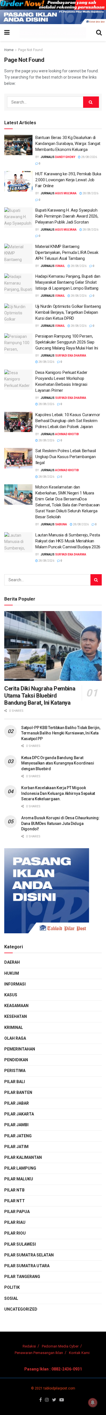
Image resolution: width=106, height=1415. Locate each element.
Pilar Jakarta (19, 1114)
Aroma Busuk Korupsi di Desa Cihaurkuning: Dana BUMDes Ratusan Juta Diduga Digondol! (60, 823)
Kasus (10, 995)
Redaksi (29, 1346)
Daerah (12, 962)
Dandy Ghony (65, 157)
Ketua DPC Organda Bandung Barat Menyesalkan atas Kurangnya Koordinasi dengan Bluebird (57, 763)
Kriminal (13, 1027)
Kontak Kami (79, 1353)
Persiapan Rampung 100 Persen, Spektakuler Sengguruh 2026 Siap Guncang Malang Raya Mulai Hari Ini (66, 342)
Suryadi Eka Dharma (70, 355)
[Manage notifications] (92, 1402)
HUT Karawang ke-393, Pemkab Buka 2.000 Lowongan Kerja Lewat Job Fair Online (68, 179)
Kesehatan (15, 1016)
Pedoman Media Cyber (60, 1346)
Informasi (15, 984)
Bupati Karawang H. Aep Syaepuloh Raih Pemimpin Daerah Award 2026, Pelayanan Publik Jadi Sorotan (66, 216)
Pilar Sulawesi (20, 1244)
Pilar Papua (17, 1211)
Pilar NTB (14, 1190)
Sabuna (61, 524)
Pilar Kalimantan (23, 1157)
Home (9, 50)
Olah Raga (15, 1038)
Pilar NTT (14, 1201)
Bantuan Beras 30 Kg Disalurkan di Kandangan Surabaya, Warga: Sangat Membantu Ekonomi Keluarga (67, 143)
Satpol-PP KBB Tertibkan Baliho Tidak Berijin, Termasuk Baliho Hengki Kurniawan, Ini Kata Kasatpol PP (60, 733)
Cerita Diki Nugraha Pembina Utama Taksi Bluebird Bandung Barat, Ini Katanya (39, 695)
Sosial (11, 1298)
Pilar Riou (15, 1233)
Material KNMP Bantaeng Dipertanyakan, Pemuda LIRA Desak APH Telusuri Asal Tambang (66, 252)
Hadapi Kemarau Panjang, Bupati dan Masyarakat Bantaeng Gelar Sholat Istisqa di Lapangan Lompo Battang (67, 282)
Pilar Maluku (18, 1179)
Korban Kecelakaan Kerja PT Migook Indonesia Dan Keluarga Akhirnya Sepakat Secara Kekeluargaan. (58, 793)
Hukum (11, 973)
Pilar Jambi (16, 1125)
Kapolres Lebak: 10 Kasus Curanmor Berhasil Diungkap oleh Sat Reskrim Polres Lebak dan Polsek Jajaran (67, 420)
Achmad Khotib (67, 434)
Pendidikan (16, 1060)
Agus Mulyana (66, 193)
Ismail (60, 266)
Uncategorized (20, 1309)
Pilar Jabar (16, 1103)
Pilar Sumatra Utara (26, 1266)
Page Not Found (30, 50)
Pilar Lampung (20, 1168)
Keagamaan (16, 1005)
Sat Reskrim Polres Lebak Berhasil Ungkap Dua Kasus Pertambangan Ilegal (65, 456)
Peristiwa (14, 1070)
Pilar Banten (18, 1092)
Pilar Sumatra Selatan (29, 1255)
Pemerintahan (19, 1049)
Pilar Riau (14, 1222)
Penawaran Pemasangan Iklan (39, 1353)
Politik (12, 1287)
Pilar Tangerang (22, 1276)
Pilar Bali (14, 1081)
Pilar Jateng (18, 1136)
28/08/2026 (89, 157)
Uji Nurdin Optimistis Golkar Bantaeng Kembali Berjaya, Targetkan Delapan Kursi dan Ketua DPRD (68, 312)
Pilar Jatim (16, 1146)
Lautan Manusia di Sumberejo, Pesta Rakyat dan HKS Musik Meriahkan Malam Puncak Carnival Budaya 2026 (67, 540)
